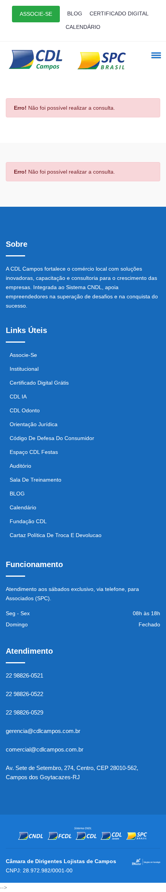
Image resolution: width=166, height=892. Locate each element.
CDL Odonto (25, 410)
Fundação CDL (28, 521)
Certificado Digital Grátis (39, 383)
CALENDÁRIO (83, 27)
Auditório (20, 466)
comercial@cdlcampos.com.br (44, 749)
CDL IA (18, 396)
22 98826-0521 (24, 675)
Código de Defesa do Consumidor (52, 438)
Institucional (24, 369)
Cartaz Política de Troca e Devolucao (56, 535)
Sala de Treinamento (35, 480)
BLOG (74, 13)
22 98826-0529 (24, 712)
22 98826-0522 (24, 694)
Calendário (23, 507)
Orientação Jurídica (34, 424)
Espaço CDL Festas (34, 452)
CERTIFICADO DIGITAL (119, 13)
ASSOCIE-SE (36, 14)
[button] (154, 55)
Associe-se (23, 355)
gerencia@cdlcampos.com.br (43, 731)
